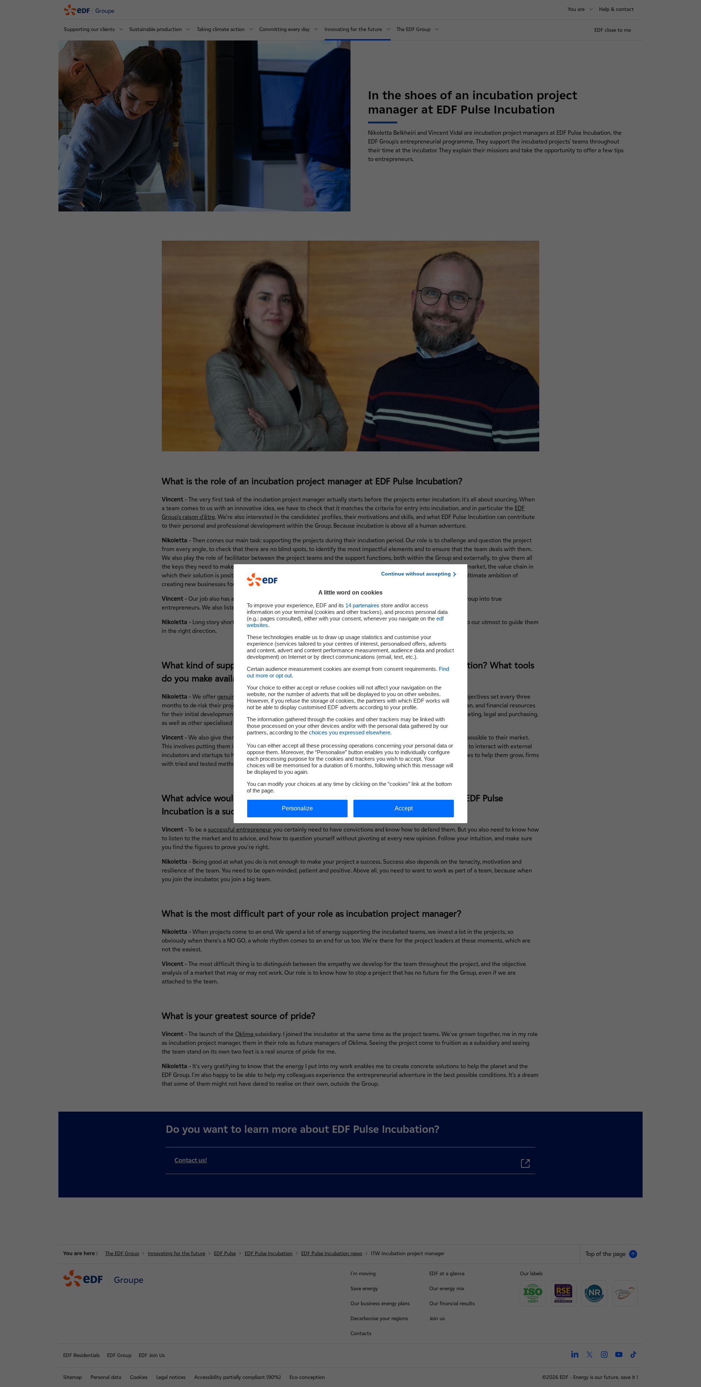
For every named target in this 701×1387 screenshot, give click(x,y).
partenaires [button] (362, 605)
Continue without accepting (416, 574)
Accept (404, 808)
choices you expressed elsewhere (349, 732)
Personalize (297, 808)
